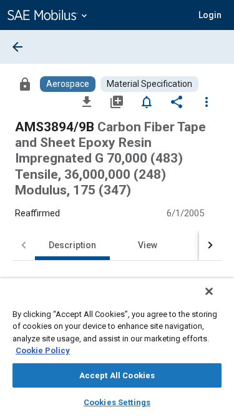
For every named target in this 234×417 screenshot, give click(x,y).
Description (72, 245)
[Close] (209, 291)
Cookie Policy (43, 350)
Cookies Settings (117, 402)
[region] (117, 347)
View (147, 245)
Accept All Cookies (117, 375)
